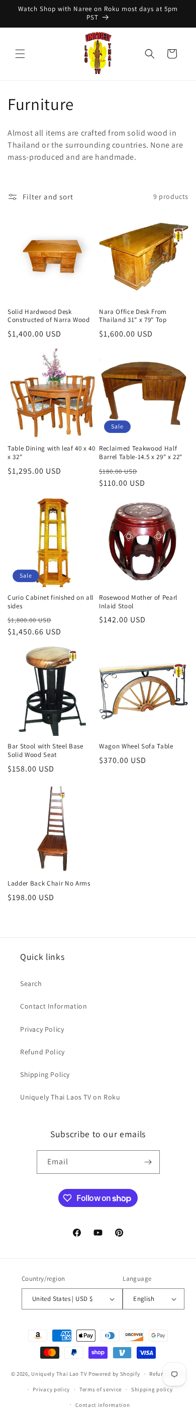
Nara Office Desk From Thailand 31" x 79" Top (133, 316)
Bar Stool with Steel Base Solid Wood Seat (45, 750)
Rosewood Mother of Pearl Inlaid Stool (138, 602)
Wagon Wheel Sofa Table (136, 746)
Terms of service (100, 1389)
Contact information (102, 1404)
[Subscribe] (148, 1162)
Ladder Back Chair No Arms (49, 884)
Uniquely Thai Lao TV (59, 1373)
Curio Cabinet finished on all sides (50, 602)
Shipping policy (152, 1389)
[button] (20, 54)
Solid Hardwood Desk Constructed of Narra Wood (49, 316)
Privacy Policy (42, 1029)
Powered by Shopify (114, 1373)
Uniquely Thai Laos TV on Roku (70, 1097)
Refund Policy (42, 1051)
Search (31, 983)
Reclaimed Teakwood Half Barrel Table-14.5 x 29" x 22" (140, 453)
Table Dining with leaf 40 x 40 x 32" (51, 453)
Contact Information (53, 1006)
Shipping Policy (45, 1074)
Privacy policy (51, 1389)
